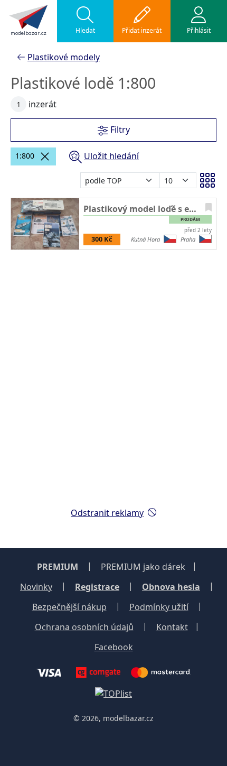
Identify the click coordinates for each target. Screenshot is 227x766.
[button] (85, 21)
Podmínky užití (158, 607)
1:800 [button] (24, 156)
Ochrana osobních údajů (84, 627)
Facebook (113, 647)
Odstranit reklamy (107, 513)
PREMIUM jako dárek (143, 567)
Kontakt (172, 627)
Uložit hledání (111, 156)
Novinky (36, 587)
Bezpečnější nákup (69, 607)
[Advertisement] (113, 385)
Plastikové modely (63, 57)
